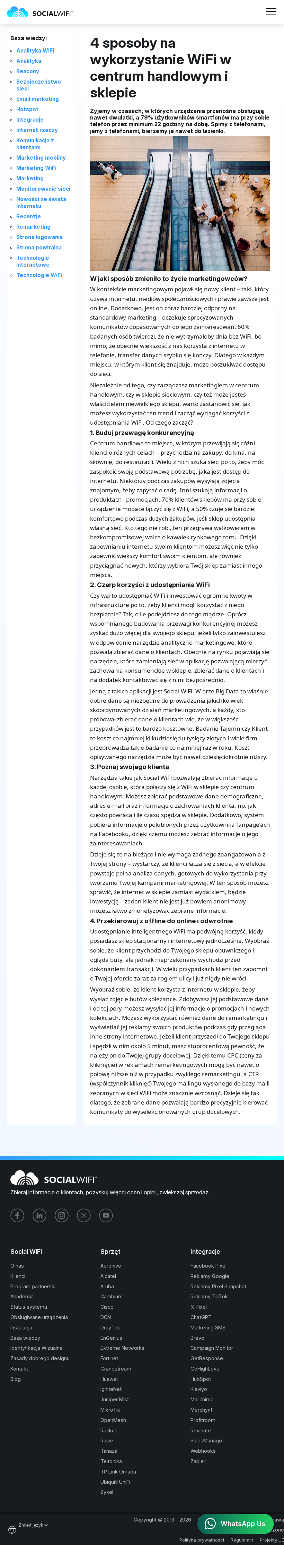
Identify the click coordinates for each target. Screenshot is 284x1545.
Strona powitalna (39, 247)
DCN (105, 1317)
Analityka (28, 61)
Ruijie (106, 1440)
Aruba (107, 1286)
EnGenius (111, 1338)
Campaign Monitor (211, 1348)
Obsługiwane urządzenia (39, 1317)
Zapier (197, 1461)
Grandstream (115, 1369)
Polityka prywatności (201, 1540)
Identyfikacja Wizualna (36, 1348)
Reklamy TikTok (209, 1296)
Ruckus (108, 1430)
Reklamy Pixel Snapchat (218, 1286)
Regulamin (242, 1540)
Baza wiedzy (25, 1338)
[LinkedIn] (39, 1215)
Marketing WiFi (36, 168)
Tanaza (108, 1451)
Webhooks (203, 1451)
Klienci (17, 1276)
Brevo (197, 1338)
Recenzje (28, 216)
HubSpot (200, 1379)
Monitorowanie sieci (43, 189)
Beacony (27, 71)
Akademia (22, 1296)
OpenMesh (113, 1420)
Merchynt (201, 1410)
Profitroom (202, 1420)
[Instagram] (62, 1215)
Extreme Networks (122, 1348)
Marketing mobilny (41, 157)
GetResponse (206, 1358)
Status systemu (28, 1307)
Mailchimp (202, 1399)
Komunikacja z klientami (35, 144)
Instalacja (21, 1327)
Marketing (30, 178)
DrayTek (110, 1327)
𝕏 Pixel (198, 1307)
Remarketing (33, 227)
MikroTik (110, 1410)
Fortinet (109, 1358)
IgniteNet (111, 1389)
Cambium (111, 1296)
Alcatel (108, 1276)
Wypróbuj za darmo (102, 16)
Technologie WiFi (39, 275)
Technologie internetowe (33, 261)
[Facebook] (17, 1215)
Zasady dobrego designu (40, 1358)
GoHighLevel (205, 1369)
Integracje (30, 119)
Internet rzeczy (37, 130)
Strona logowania (39, 237)
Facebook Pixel (208, 1266)
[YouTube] (106, 1215)
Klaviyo (198, 1389)
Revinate (200, 1430)
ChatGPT (201, 1317)
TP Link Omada (118, 1472)
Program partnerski (32, 1286)
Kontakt (19, 1369)
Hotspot (27, 109)
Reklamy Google (209, 1276)
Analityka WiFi (35, 50)
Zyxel (106, 1492)
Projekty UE (272, 1540)
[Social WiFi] (43, 12)
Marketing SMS (207, 1327)
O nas (17, 1266)
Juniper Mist (114, 1399)
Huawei (109, 1379)
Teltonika (111, 1461)
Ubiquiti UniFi (115, 1482)
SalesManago (206, 1440)
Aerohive (110, 1266)
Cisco (107, 1307)
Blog (15, 1379)
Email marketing (37, 99)
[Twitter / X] (84, 1215)
